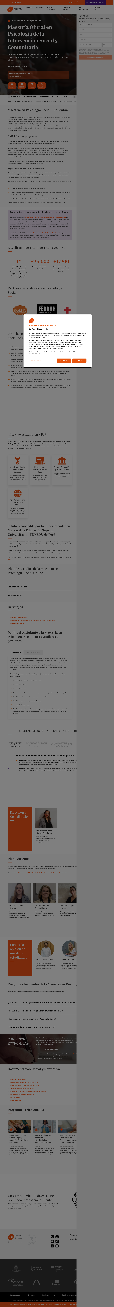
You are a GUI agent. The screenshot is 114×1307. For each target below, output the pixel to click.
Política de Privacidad (69, 352)
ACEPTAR (79, 360)
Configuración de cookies (35, 360)
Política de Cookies (50, 352)
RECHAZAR (64, 360)
